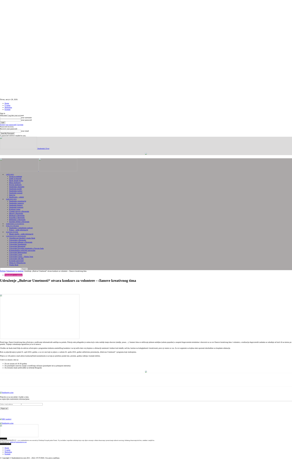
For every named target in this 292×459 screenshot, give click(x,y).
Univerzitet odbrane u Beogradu (20, 242)
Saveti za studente (15, 176)
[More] (37, 287)
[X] (12, 287)
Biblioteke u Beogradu (17, 220)
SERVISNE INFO (11, 199)
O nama (7, 105)
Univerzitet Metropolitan (18, 252)
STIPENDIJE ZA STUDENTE (15, 224)
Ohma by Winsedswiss (17, 263)
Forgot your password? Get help (11, 125)
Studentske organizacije (17, 201)
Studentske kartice (15, 191)
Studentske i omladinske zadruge (21, 228)
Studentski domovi (16, 205)
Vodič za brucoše (15, 179)
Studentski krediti (15, 189)
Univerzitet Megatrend (17, 246)
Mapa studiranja (15, 183)
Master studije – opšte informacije (21, 234)
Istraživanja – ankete (16, 197)
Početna (3, 271)
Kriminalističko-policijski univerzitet (22, 250)
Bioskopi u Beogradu (17, 215)
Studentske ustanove (16, 203)
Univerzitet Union (15, 255)
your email (25, 131)
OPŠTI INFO (10, 174)
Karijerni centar (14, 209)
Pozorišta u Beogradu (17, 218)
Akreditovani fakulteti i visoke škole (22, 238)
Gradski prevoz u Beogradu (19, 211)
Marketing (8, 107)
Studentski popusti (15, 193)
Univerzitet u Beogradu (17, 240)
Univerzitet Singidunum (17, 244)
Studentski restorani (16, 207)
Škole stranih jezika (16, 181)
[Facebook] (4, 287)
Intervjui (12, 195)
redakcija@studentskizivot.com (18, 442)
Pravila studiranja (15, 185)
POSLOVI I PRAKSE (12, 226)
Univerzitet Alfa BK (16, 259)
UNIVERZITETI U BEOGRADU (16, 236)
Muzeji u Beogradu (16, 213)
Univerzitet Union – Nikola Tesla (21, 257)
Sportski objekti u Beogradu (19, 222)
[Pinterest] (20, 287)
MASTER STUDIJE (12, 232)
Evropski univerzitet (16, 261)
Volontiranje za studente (14, 271)
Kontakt (7, 109)
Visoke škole (13, 265)
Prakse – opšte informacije (18, 230)
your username (26, 118)
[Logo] (19, 171)
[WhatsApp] (28, 287)
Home (7, 103)
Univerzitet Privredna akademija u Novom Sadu (26, 248)
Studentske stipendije (16, 187)
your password (26, 120)
